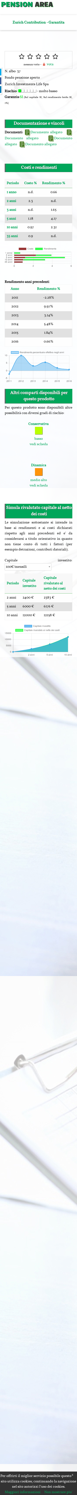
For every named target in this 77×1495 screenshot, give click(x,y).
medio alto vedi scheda (39, 475)
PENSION (17, 4)
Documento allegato (46, 132)
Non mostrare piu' (58, 1492)
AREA (44, 4)
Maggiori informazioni (23, 1492)
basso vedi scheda (38, 434)
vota (49, 64)
